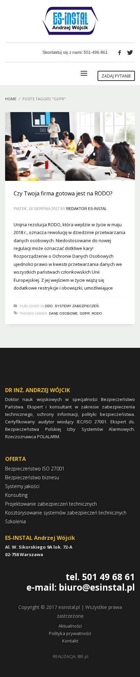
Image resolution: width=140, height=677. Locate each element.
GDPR (85, 313)
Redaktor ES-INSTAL (86, 209)
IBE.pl (82, 656)
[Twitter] (130, 52)
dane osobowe (63, 313)
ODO (49, 306)
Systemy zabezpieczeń (77, 306)
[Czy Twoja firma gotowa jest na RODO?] (70, 146)
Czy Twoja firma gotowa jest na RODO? (63, 193)
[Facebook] (120, 52)
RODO (97, 313)
